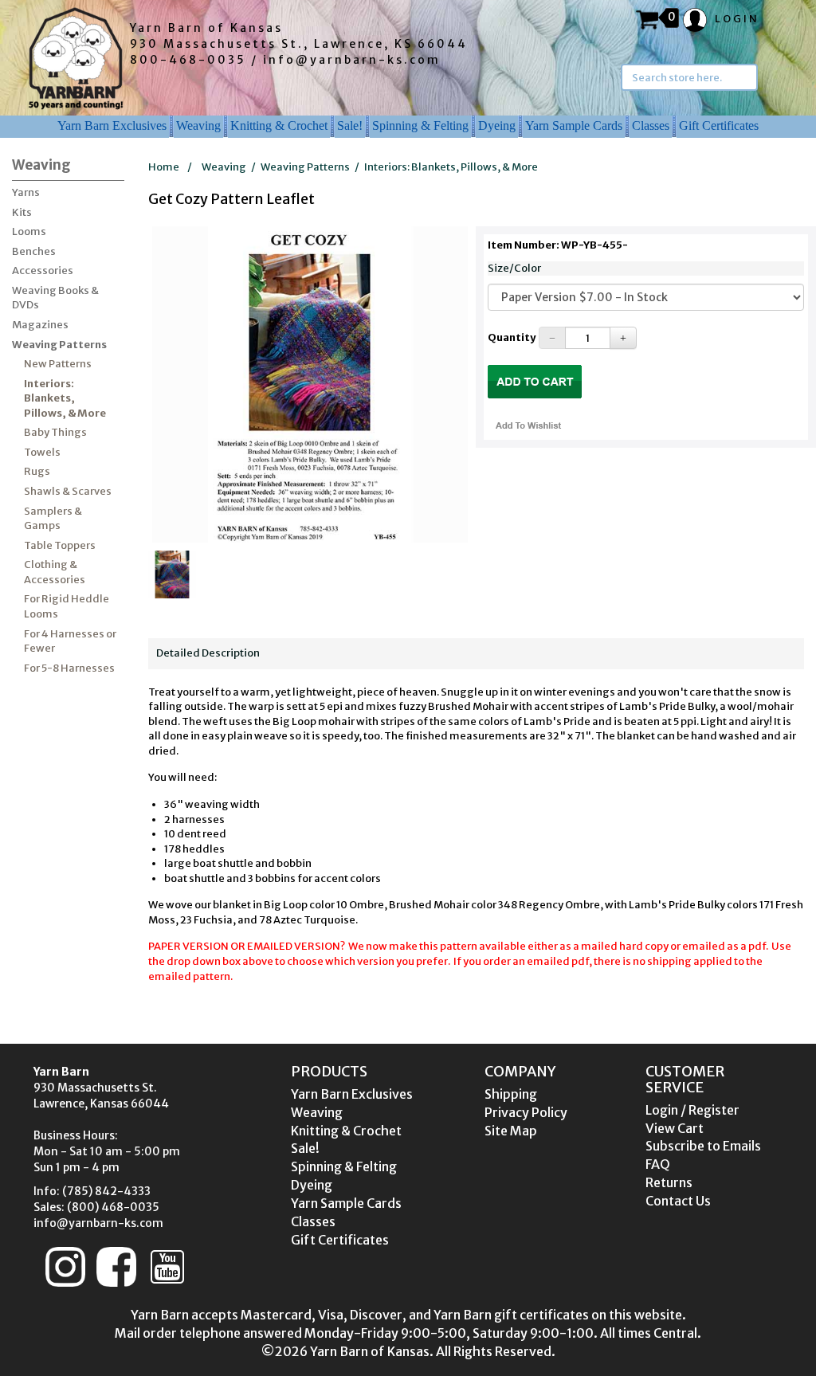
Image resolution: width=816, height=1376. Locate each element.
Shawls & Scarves (68, 491)
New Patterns (58, 363)
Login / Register (692, 1110)
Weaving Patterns (59, 344)
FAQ (657, 1164)
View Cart (674, 1128)
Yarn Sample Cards (573, 125)
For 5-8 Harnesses (69, 668)
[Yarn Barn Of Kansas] (76, 58)
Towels (42, 452)
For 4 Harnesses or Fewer (70, 641)
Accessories (42, 270)
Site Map (510, 1131)
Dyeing (497, 125)
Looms (29, 231)
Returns (668, 1182)
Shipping (510, 1094)
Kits (22, 212)
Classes (650, 125)
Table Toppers (60, 545)
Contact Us (678, 1201)
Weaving (198, 125)
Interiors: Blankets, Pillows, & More (65, 398)
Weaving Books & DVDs (55, 298)
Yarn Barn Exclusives (112, 125)
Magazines (40, 324)
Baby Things (55, 432)
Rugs (37, 471)
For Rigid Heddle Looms (66, 606)
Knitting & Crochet (279, 125)
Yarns (26, 192)
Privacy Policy (525, 1112)
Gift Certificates (719, 125)
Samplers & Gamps (53, 518)
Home (163, 167)
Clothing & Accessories (54, 572)
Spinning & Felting (420, 125)
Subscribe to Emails (703, 1146)
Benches (34, 251)
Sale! (350, 125)
